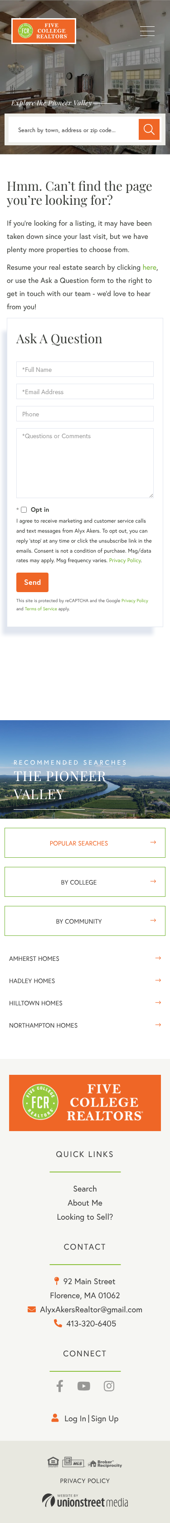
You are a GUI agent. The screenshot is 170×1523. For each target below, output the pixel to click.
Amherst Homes (34, 958)
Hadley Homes (32, 980)
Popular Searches (79, 843)
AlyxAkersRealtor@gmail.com (91, 1309)
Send (32, 582)
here (149, 267)
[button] (149, 129)
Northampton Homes (43, 1025)
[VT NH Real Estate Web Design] (85, 1500)
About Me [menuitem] (85, 1202)
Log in (75, 1418)
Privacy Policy (125, 560)
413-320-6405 (91, 1323)
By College (79, 882)
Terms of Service (41, 609)
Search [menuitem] (85, 1188)
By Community (79, 921)
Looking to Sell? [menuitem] (85, 1216)
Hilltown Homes (36, 1003)
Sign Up (105, 1418)
